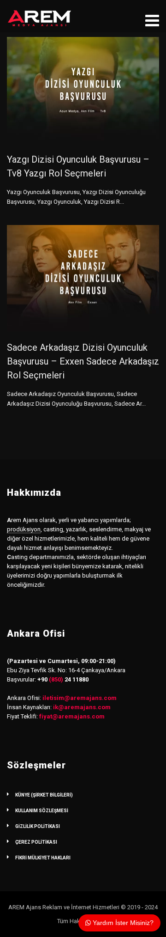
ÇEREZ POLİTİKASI (36, 842)
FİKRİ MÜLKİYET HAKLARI (43, 857)
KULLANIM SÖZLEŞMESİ (41, 810)
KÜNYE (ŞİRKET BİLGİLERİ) (44, 794)
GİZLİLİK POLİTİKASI (37, 826)
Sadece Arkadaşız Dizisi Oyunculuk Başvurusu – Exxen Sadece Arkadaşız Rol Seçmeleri (83, 361)
